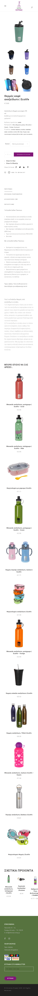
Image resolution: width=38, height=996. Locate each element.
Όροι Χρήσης (8, 947)
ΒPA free (20, 132)
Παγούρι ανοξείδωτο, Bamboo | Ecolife (19, 815)
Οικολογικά (16, 127)
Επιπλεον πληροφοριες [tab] (13, 194)
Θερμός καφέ (26, 132)
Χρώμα (7, 144)
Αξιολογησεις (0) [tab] (11, 199)
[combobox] (20, 144)
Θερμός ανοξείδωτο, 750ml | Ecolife (19, 733)
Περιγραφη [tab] (8, 189)
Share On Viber (10, 161)
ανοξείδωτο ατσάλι (12, 132)
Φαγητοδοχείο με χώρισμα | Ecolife (19, 488)
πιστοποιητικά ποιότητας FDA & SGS (13, 134)
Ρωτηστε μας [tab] (9, 204)
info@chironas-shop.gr (13, 932)
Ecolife (23, 129)
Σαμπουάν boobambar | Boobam (22, 888)
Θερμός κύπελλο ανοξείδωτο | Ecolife (19, 693)
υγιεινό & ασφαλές (27, 134)
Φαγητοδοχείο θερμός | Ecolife (19, 854)
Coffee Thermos (15, 129)
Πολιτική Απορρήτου (11, 950)
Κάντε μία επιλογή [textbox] (18, 144)
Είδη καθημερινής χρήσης (18, 125)
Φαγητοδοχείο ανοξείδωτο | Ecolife (19, 612)
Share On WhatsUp (12, 163)
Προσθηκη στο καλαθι (23, 154)
